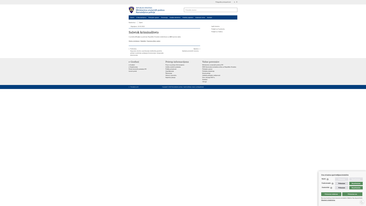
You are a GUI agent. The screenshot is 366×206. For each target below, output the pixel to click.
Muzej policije (206, 73)
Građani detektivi (175, 17)
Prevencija (164, 17)
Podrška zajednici (188, 17)
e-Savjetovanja (133, 67)
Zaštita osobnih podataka (173, 67)
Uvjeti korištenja (187, 87)
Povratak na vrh (134, 87)
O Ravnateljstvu (141, 17)
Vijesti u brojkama (134, 41)
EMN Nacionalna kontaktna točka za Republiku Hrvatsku (219, 67)
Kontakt (209, 17)
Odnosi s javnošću (171, 75)
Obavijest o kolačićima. (328, 200)
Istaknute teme (200, 17)
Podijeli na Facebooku (218, 29)
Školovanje (168, 73)
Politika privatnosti (170, 69)
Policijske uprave (153, 17)
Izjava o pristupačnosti (198, 87)
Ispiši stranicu (215, 26)
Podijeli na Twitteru (217, 31)
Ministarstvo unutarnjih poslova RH (212, 65)
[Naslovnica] (156, 10)
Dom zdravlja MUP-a (208, 77)
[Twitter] (227, 87)
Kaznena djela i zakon (153, 41)
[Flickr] (233, 87)
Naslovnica (132, 22)
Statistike (143, 41)
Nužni (324, 179)
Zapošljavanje (169, 71)
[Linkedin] (236, 87)
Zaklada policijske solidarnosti (211, 75)
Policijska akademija (208, 71)
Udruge (204, 81)
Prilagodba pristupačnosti (223, 2)
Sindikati (204, 79)
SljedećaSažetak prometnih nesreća (190, 50)
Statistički (325, 187)
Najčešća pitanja (170, 77)
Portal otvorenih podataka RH (137, 69)
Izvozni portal (133, 71)
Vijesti (132, 17)
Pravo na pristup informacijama (174, 65)
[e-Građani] (137, 2)
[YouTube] (230, 87)
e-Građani (132, 65)
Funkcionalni (326, 183)
